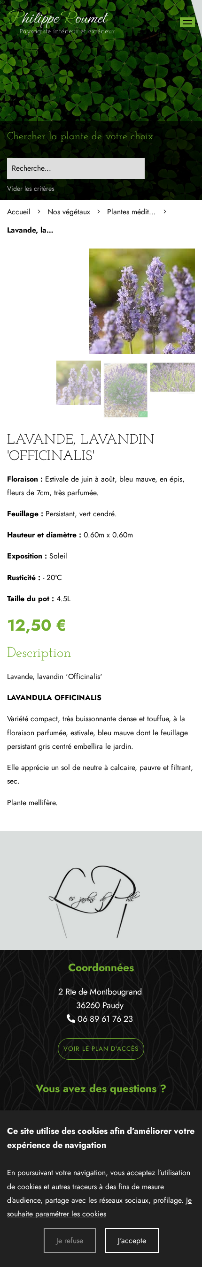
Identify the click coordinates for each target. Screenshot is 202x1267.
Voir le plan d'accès (101, 1048)
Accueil (19, 211)
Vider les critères (30, 188)
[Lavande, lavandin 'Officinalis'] (142, 351)
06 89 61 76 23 (105, 1019)
